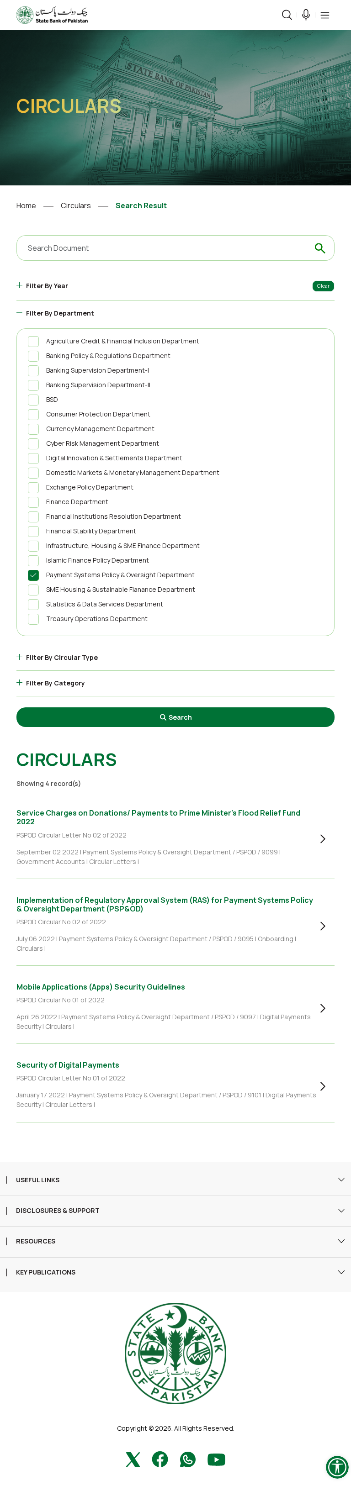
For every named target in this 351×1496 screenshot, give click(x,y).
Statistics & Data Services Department (104, 604)
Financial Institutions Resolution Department (113, 516)
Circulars (76, 205)
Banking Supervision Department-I (97, 370)
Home (26, 205)
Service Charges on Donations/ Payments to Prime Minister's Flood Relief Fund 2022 (158, 817)
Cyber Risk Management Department (102, 443)
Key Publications (45, 1272)
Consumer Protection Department (98, 414)
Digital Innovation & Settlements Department (114, 457)
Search (179, 717)
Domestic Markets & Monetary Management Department (132, 472)
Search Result (141, 205)
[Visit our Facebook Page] (160, 1458)
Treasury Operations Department (97, 618)
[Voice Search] (306, 15)
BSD (52, 399)
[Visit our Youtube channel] (216, 1458)
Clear (323, 285)
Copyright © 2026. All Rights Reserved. (175, 1428)
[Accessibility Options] (337, 1467)
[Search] (287, 15)
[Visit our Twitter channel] (133, 1458)
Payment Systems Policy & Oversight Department (120, 574)
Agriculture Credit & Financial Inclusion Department (122, 341)
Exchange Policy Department (89, 487)
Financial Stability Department (91, 531)
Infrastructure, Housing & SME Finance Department (123, 545)
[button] (325, 15)
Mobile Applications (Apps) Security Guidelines (100, 987)
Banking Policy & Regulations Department (108, 355)
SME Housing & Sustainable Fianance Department (120, 589)
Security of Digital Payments (67, 1065)
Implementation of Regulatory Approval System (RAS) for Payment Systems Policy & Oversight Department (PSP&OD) (164, 904)
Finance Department (77, 501)
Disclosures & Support (58, 1211)
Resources (35, 1241)
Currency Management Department (100, 428)
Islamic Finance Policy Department (97, 560)
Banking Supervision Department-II (98, 384)
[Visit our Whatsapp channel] (188, 1458)
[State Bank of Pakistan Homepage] (52, 14)
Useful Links (37, 1180)
